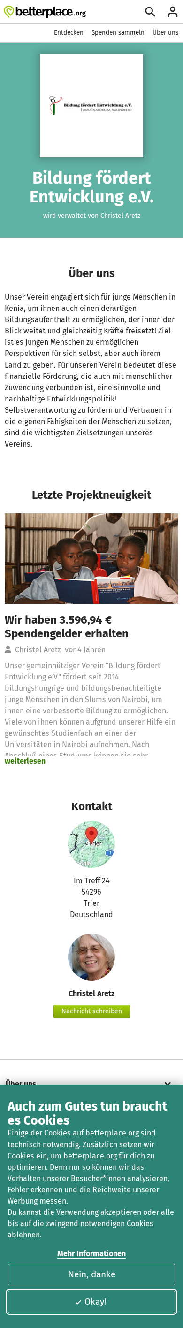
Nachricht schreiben (91, 1011)
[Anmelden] (172, 11)
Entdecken (69, 33)
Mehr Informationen (91, 1253)
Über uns (165, 33)
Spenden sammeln (118, 33)
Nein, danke (91, 1274)
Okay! (95, 1301)
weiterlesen (25, 761)
